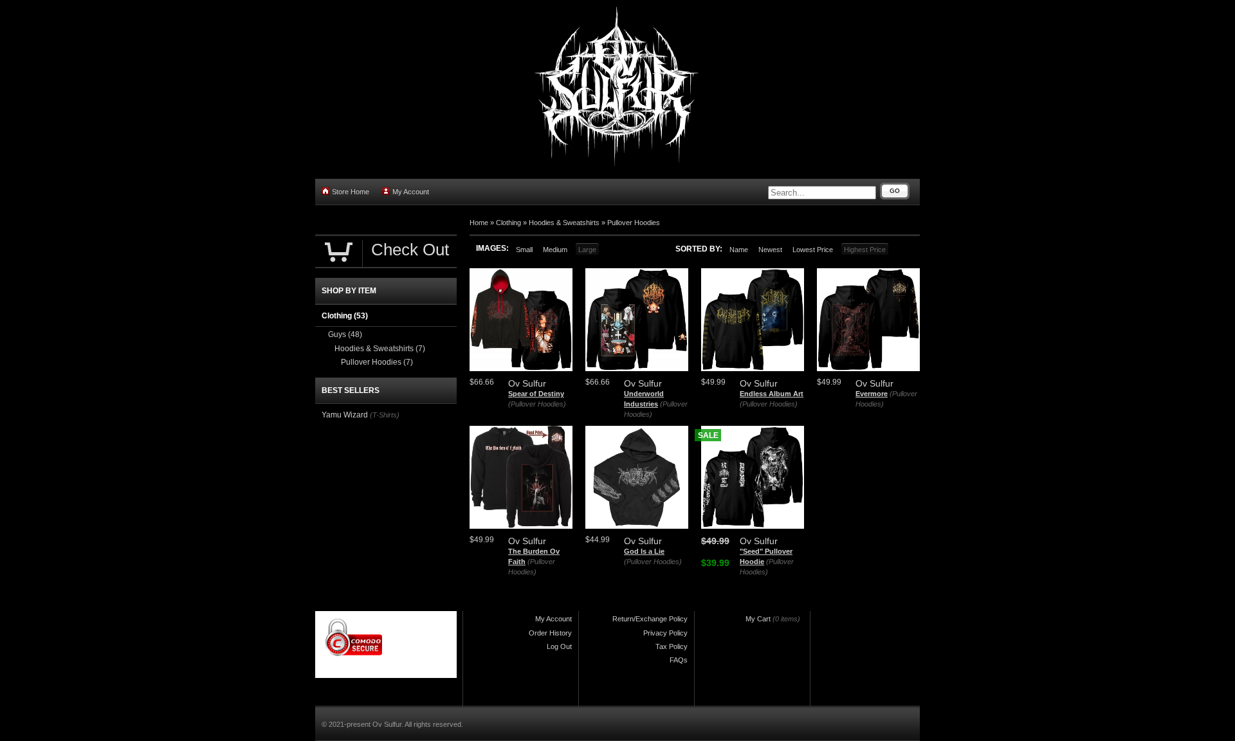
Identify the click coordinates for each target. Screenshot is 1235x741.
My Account (410, 192)
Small (524, 249)
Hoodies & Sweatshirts (564, 222)
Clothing (508, 222)
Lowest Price (812, 249)
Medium (555, 249)
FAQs (679, 660)
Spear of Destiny (536, 394)
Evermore (871, 394)
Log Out (559, 646)
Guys (345, 334)
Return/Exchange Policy (650, 619)
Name (738, 249)
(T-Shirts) (384, 415)
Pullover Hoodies (633, 222)
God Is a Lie (644, 551)
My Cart (758, 619)
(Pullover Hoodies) (537, 404)
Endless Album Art (771, 394)
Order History (550, 633)
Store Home (350, 192)
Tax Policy (671, 646)
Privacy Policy (665, 633)
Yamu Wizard (345, 414)
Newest (770, 249)
